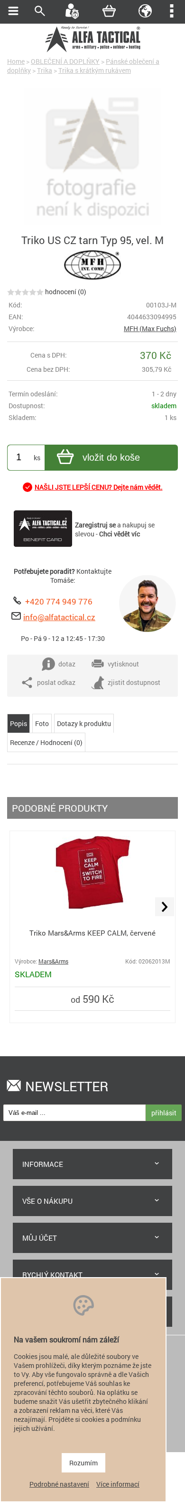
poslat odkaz (56, 682)
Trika (44, 70)
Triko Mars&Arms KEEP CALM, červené (92, 932)
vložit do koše (111, 457)
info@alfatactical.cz (59, 617)
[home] (92, 50)
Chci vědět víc (119, 533)
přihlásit (163, 1112)
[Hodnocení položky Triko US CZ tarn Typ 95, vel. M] (25, 291)
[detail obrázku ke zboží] (92, 157)
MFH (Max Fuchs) (150, 328)
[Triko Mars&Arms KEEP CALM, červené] (92, 906)
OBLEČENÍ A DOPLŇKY (65, 61)
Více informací (117, 1484)
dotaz (66, 663)
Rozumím (83, 1462)
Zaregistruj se (95, 524)
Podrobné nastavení (59, 1484)
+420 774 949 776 (58, 601)
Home (16, 61)
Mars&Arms (53, 961)
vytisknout (123, 663)
